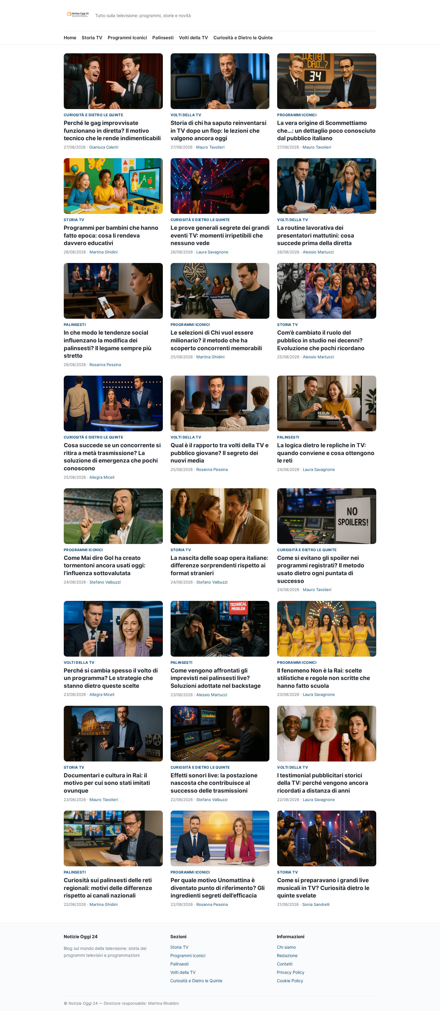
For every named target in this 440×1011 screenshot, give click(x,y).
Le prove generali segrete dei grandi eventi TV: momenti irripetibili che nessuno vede (220, 235)
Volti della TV (193, 37)
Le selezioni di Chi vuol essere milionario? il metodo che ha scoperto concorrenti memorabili (216, 340)
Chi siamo (286, 947)
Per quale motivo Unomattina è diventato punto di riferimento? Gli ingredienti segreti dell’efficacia (218, 888)
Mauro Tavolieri (210, 147)
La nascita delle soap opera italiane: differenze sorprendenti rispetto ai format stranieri (219, 565)
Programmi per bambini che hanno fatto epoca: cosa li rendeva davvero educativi (111, 235)
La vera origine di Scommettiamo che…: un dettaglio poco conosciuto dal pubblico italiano (326, 131)
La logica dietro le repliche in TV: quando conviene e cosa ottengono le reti (325, 453)
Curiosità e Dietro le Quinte (243, 37)
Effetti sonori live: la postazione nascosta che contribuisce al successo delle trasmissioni (214, 783)
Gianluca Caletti (103, 147)
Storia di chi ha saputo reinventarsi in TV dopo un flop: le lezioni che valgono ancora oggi (218, 131)
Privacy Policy (290, 972)
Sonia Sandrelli (316, 904)
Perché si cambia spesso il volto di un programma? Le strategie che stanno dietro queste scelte (111, 678)
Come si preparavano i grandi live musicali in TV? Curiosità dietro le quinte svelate (323, 888)
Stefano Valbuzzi (105, 582)
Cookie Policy (290, 980)
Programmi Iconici (127, 37)
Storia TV (92, 37)
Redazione (287, 955)
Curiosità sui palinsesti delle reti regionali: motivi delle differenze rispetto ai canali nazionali (108, 888)
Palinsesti (163, 37)
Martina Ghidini (103, 252)
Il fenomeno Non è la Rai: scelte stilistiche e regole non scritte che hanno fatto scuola (323, 678)
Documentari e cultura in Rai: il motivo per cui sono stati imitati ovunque (107, 783)
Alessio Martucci (318, 252)
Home (70, 37)
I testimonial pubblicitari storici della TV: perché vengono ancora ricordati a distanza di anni (322, 783)
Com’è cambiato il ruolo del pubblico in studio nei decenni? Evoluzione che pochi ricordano (321, 340)
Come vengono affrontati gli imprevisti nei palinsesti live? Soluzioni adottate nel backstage (216, 678)
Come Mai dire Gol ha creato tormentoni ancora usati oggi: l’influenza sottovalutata (104, 565)
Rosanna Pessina (105, 364)
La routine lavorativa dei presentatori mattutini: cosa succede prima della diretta (315, 235)
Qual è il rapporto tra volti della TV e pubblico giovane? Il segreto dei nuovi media (219, 453)
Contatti (284, 963)
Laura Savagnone (212, 252)
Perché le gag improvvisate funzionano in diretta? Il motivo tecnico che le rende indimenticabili (112, 131)
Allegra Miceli (101, 477)
